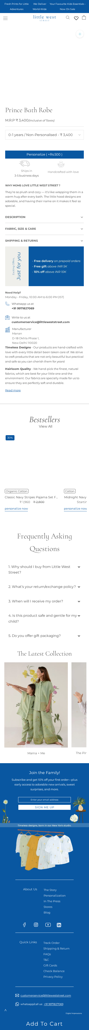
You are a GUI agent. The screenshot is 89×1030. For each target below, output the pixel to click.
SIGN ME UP (44, 807)
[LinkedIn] (61, 925)
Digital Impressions (74, 1013)
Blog (47, 912)
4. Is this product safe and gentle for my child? (42, 618)
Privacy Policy (53, 976)
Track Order (51, 943)
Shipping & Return (56, 948)
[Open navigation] (5, 18)
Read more (13, 390)
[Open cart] (84, 17)
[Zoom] (80, 34)
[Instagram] (38, 925)
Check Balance (54, 971)
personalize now (16, 508)
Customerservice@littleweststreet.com (46, 995)
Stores (48, 907)
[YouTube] (49, 926)
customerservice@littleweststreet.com (41, 322)
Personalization (55, 895)
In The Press (52, 901)
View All (45, 426)
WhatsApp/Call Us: (42, 1004)
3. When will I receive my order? (35, 601)
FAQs (47, 954)
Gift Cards (50, 965)
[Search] (68, 17)
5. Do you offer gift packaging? (34, 636)
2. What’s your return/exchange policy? (42, 587)
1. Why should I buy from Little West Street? (39, 569)
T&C (46, 959)
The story (50, 890)
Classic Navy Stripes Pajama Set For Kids (36, 497)
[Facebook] (26, 926)
